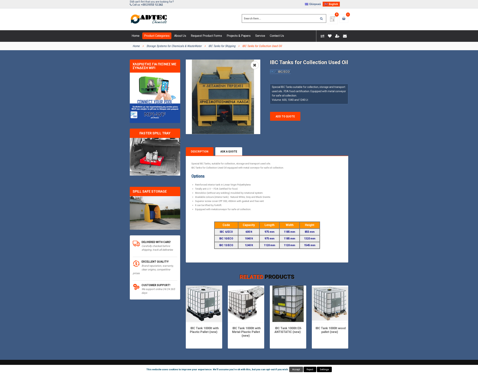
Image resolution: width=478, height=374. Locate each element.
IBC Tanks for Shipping (221, 46)
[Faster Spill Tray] (155, 157)
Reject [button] (310, 369)
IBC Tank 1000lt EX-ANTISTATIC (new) (288, 330)
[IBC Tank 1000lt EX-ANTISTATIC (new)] (288, 304)
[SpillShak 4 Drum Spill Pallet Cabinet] (155, 213)
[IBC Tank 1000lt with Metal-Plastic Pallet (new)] (246, 304)
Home (136, 46)
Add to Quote (285, 116)
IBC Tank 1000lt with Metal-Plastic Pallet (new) (246, 331)
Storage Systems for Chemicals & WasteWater (174, 46)
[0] (332, 20)
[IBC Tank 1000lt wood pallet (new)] (330, 304)
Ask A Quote (228, 151)
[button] (254, 65)
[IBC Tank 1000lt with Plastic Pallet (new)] (204, 304)
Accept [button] (296, 369)
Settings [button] (324, 369)
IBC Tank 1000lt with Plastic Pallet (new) (204, 330)
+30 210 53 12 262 (152, 4)
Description (199, 151)
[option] (223, 97)
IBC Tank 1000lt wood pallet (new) (331, 330)
